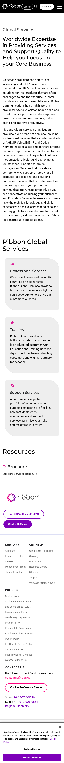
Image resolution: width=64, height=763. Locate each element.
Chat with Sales (17, 524)
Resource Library (38, 566)
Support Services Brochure (20, 473)
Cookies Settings (32, 749)
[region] (32, 742)
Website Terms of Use (16, 660)
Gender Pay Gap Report (17, 617)
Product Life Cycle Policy (18, 628)
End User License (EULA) (18, 606)
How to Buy (35, 561)
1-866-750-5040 (24, 697)
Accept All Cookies (32, 757)
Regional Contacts (17, 706)
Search (36, 6)
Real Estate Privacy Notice (19, 644)
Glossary (34, 556)
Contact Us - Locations (41, 550)
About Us (10, 550)
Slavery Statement (14, 649)
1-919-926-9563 (27, 701)
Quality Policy (12, 638)
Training (17, 330)
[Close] (60, 727)
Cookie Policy (12, 596)
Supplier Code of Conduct (18, 654)
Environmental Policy (16, 612)
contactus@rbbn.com (19, 677)
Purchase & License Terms (19, 633)
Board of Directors (14, 556)
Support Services (24, 393)
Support (33, 577)
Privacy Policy (12, 622)
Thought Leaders (14, 572)
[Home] (13, 7)
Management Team (15, 566)
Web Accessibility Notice (42, 582)
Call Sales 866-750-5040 (24, 514)
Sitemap (33, 572)
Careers (9, 561)
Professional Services (28, 271)
